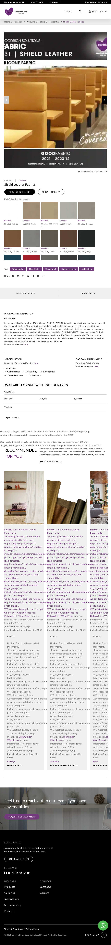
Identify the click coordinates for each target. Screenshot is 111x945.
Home (7, 21)
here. (36, 363)
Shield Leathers (69, 269)
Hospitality (34, 269)
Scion (95, 761)
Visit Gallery (37, 2)
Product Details (25, 293)
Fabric (42, 21)
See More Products (50, 461)
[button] (104, 100)
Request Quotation (19, 192)
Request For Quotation (96, 2)
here (25, 344)
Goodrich (22, 180)
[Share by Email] (38, 275)
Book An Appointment (14, 2)
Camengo (11, 761)
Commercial (17, 269)
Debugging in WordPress (17, 616)
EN (101, 11)
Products (18, 21)
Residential (54, 21)
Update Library (51, 192)
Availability (88, 293)
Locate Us (53, 2)
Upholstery (87, 269)
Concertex (54, 761)
